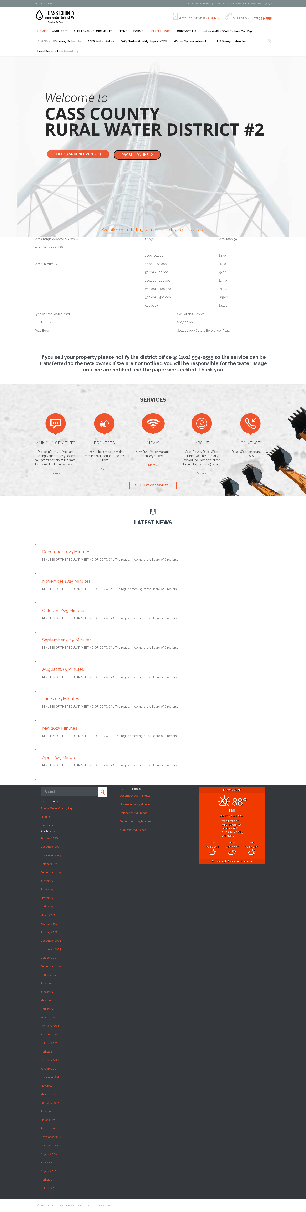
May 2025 (47, 898)
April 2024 (47, 1008)
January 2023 (49, 1068)
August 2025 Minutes (63, 669)
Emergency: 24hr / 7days (257, 3)
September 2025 (51, 872)
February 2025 (50, 923)
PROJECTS (104, 443)
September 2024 (51, 966)
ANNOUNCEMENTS (55, 443)
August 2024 (49, 974)
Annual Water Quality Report (58, 808)
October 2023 (49, 1043)
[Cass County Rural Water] (55, 15)
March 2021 (48, 1119)
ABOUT (201, 443)
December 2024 (51, 940)
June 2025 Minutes (60, 698)
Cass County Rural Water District (65, 1205)
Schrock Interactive (99, 1205)
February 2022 (50, 1102)
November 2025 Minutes (66, 581)
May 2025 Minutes (59, 728)
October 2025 (49, 863)
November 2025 (51, 855)
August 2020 (49, 1154)
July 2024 (47, 983)
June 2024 (47, 991)
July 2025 (47, 880)
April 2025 (47, 906)
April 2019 (47, 1179)
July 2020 (47, 1162)
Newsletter (47, 825)
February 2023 (50, 1060)
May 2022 (47, 1085)
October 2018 (49, 1188)
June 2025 (47, 889)
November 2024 (51, 949)
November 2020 (51, 1137)
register (48, 3)
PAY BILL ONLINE (135, 155)
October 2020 (49, 1145)
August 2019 (48, 1171)
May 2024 (47, 1000)
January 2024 (49, 1034)
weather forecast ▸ (232, 861)
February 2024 (50, 1026)
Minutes (45, 816)
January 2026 (49, 838)
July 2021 (46, 1111)
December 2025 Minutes (66, 551)
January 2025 (49, 932)
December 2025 (51, 846)
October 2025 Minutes (63, 610)
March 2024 (48, 1017)
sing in (38, 3)
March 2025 (48, 915)
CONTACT (250, 443)
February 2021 (50, 1128)
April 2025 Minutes (60, 757)
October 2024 (49, 957)
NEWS (153, 443)
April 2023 (47, 1051)
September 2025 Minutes (67, 639)
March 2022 (48, 1094)
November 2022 (51, 1077)
